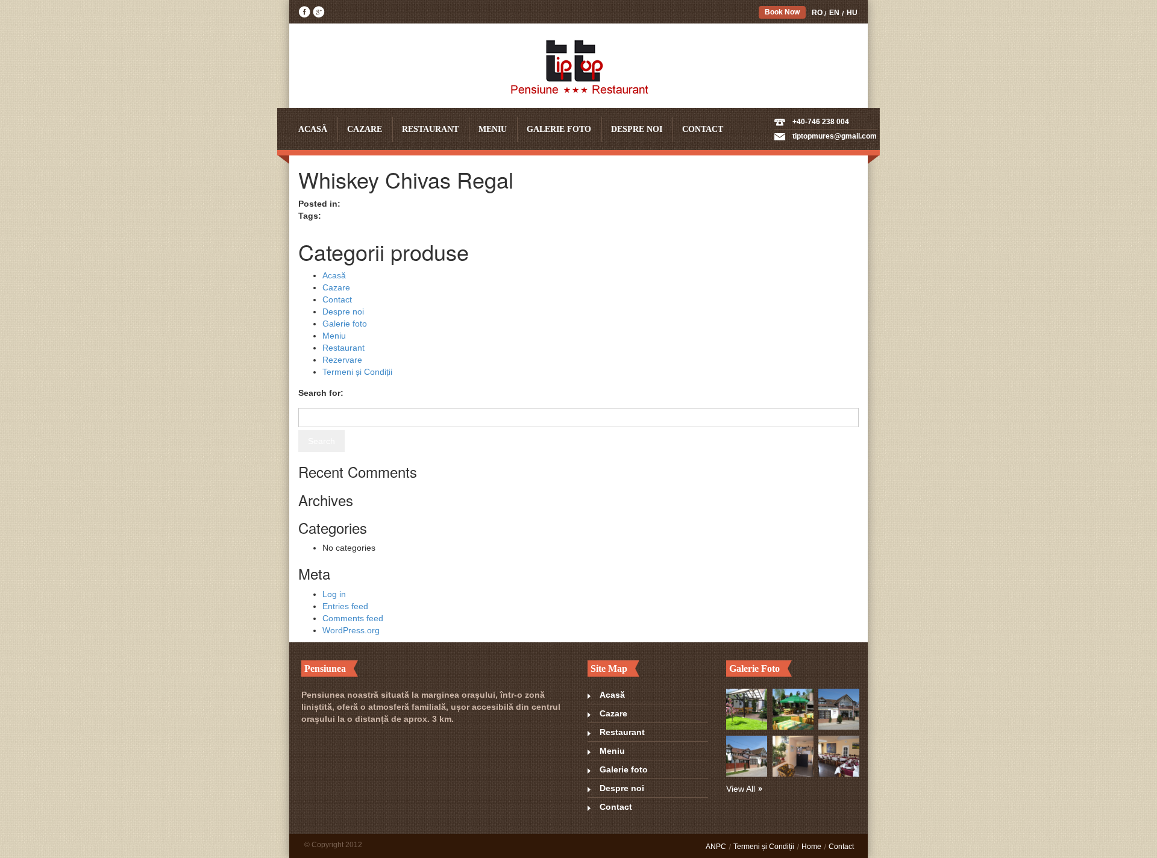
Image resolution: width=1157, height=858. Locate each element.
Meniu (492, 129)
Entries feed (345, 606)
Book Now (782, 12)
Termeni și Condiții (357, 372)
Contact (702, 129)
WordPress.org (351, 630)
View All (740, 789)
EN (834, 12)
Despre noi (636, 129)
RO (817, 12)
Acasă (312, 129)
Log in (334, 594)
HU (852, 12)
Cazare (364, 129)
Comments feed (352, 618)
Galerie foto (559, 129)
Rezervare (342, 360)
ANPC (716, 846)
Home (811, 846)
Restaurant (430, 129)
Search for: (320, 393)
